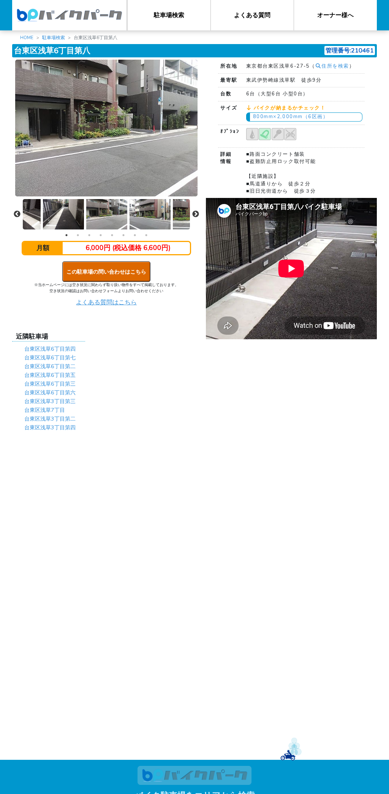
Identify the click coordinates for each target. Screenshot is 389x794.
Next (195, 214)
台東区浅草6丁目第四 (50, 349)
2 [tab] (78, 235)
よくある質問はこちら (106, 302)
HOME (26, 38)
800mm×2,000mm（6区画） (291, 116)
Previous (17, 214)
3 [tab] (89, 235)
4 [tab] (100, 235)
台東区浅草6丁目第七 (50, 357)
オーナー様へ (335, 15)
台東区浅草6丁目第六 (50, 392)
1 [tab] (66, 235)
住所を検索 (335, 66)
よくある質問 (252, 15)
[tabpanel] (106, 214)
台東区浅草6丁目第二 (50, 366)
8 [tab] (146, 235)
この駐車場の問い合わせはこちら (106, 271)
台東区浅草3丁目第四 (50, 427)
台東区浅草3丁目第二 (50, 418)
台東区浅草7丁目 (44, 410)
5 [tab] (112, 235)
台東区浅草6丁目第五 (50, 375)
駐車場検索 (169, 15)
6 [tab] (123, 235)
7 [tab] (135, 235)
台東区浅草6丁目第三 (50, 384)
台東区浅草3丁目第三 (50, 401)
